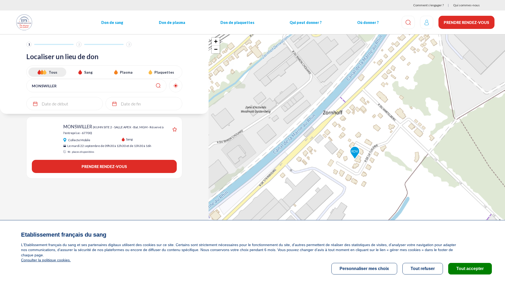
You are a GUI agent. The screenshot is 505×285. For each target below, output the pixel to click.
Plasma (126, 72)
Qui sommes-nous (466, 5)
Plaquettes (164, 72)
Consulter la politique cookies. (46, 260)
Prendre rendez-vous (466, 22)
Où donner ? (368, 22)
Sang (88, 72)
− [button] (216, 49)
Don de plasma (172, 22)
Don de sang (112, 22)
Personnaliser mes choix (364, 268)
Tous (53, 72)
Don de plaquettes (237, 22)
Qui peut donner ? (306, 22)
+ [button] (216, 41)
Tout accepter (470, 268)
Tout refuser (423, 268)
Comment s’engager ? (428, 5)
